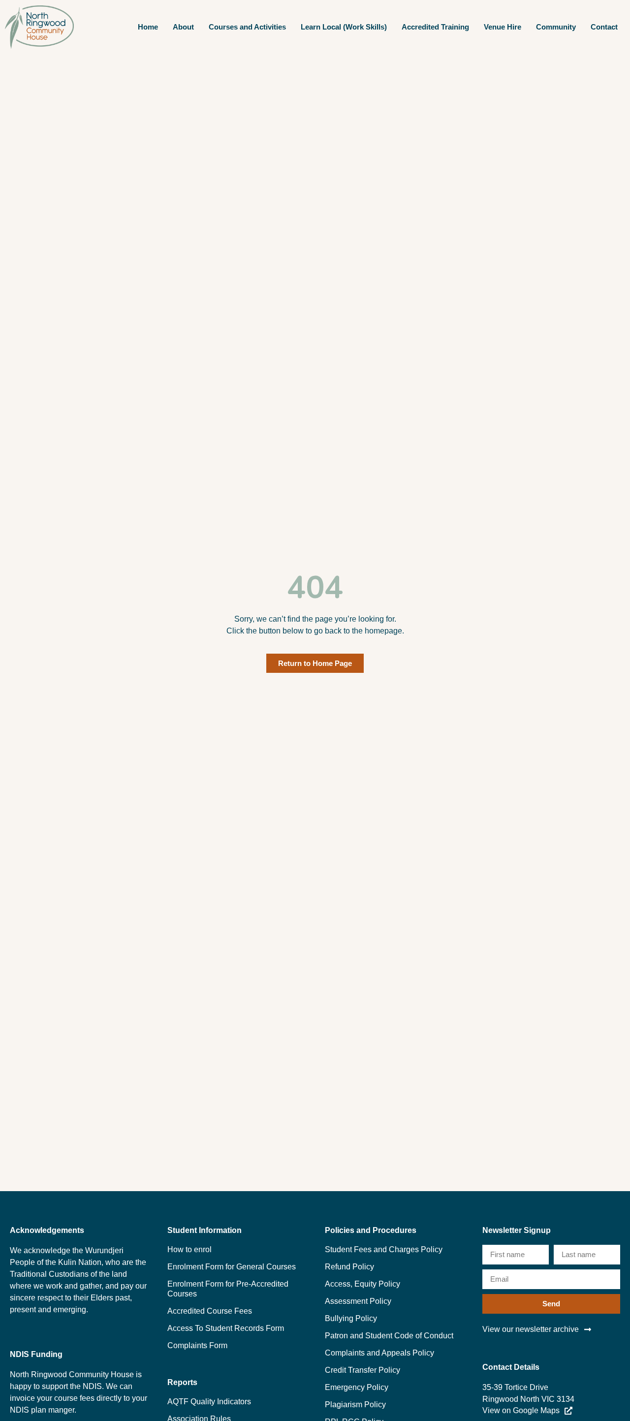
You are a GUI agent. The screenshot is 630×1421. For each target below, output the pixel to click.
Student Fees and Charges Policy (383, 1249)
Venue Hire (502, 27)
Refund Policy (349, 1267)
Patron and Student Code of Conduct (389, 1335)
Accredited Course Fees (209, 1311)
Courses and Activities (247, 27)
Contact (604, 27)
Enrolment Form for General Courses (231, 1267)
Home (148, 27)
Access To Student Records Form (225, 1328)
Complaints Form (197, 1345)
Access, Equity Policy (362, 1284)
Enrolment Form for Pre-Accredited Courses (227, 1289)
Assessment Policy (358, 1301)
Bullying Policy (351, 1318)
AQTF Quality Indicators (209, 1401)
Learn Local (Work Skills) (344, 27)
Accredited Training (435, 27)
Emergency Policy (356, 1387)
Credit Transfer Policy (362, 1370)
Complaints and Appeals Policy (379, 1353)
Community (556, 27)
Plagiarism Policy (355, 1404)
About (183, 27)
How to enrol (189, 1249)
